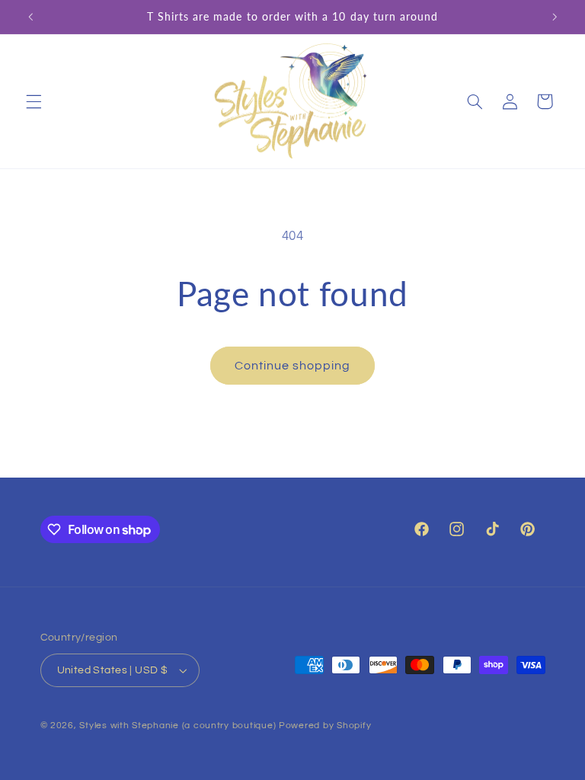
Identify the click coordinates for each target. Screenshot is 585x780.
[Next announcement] (554, 17)
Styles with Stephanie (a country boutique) (177, 725)
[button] (33, 101)
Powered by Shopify (325, 725)
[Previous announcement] (30, 17)
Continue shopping (293, 366)
